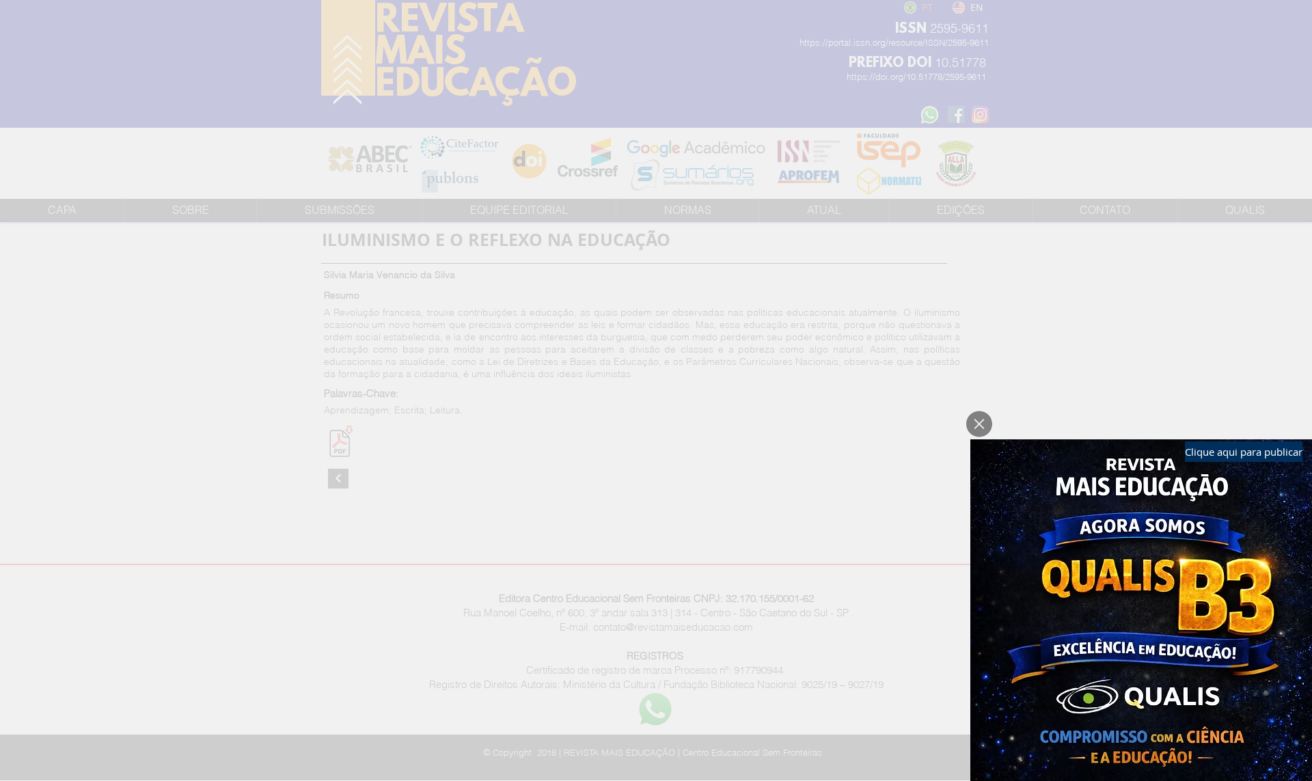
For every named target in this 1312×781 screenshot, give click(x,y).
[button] (979, 424)
